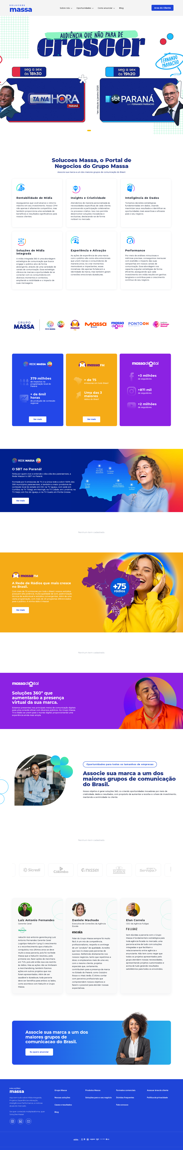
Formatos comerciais (125, 1090)
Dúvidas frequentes (125, 1097)
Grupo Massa (61, 1090)
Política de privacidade (157, 1097)
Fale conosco (122, 1105)
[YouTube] (28, 1121)
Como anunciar (105, 8)
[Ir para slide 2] (91, 130)
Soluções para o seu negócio (98, 1097)
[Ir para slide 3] (95, 130)
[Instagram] (12, 1121)
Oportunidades (83, 8)
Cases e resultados (63, 1105)
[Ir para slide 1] (88, 130)
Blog (121, 8)
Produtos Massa (92, 1090)
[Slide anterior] (6, 75)
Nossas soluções (62, 1097)
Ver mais (37, 419)
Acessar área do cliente (157, 1090)
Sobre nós (65, 8)
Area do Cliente (162, 8)
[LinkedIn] (20, 1121)
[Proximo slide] (176, 75)
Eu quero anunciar (39, 1052)
